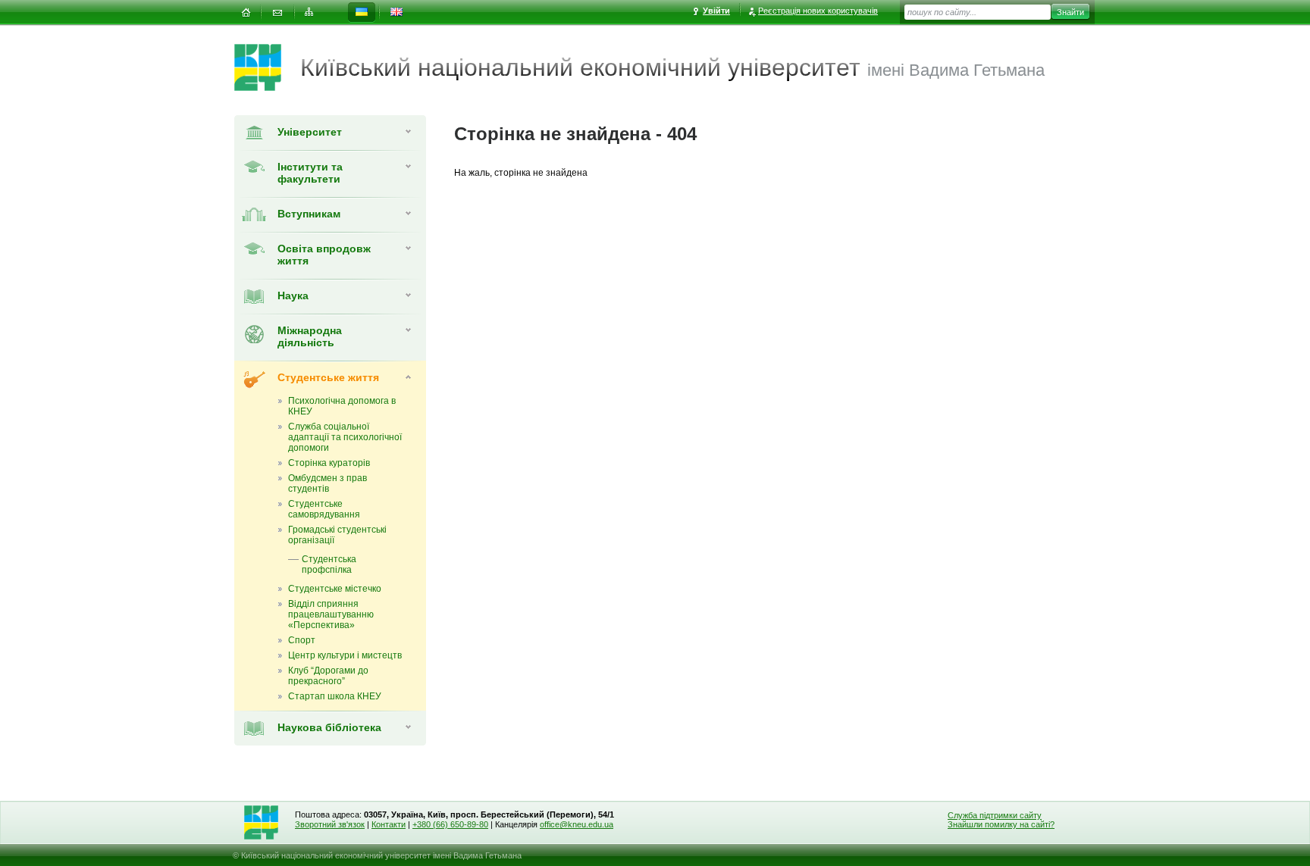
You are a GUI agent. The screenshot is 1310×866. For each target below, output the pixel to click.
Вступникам (308, 214)
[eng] (396, 12)
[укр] (361, 12)
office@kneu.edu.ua (576, 824)
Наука (293, 295)
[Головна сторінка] (267, 67)
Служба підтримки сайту (995, 815)
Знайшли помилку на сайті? (1001, 824)
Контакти (388, 824)
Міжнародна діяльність (309, 336)
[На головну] (245, 12)
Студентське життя (328, 377)
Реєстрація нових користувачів (818, 10)
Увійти (716, 10)
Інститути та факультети (310, 173)
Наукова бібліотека (329, 727)
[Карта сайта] (309, 12)
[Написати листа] (277, 12)
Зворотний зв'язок (330, 824)
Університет (309, 132)
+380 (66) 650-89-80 (450, 824)
